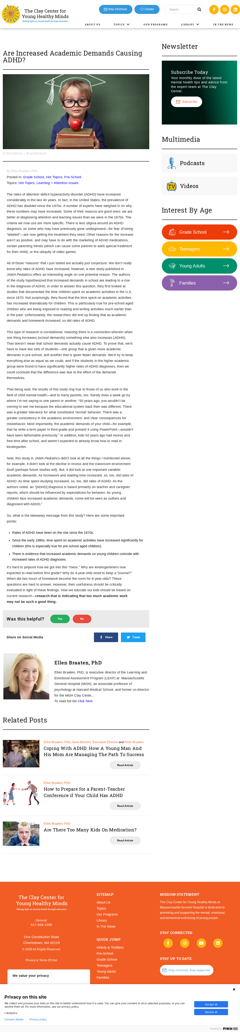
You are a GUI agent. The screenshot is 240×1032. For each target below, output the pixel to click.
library (102, 920)
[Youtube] (201, 943)
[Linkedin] (235, 9)
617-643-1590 (41, 925)
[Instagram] (224, 9)
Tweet (136, 637)
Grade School (33, 177)
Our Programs (155, 24)
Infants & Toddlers (110, 947)
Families (187, 282)
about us (103, 902)
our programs (107, 914)
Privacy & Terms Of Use (41, 960)
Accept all (211, 1004)
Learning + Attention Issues (57, 183)
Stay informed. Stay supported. (190, 970)
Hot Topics (54, 177)
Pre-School (72, 177)
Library (187, 24)
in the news (106, 926)
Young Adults (192, 265)
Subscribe (189, 101)
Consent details (13, 1019)
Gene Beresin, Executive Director (95, 742)
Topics (119, 24)
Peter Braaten (134, 742)
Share (108, 637)
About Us (92, 24)
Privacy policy (38, 1019)
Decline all (211, 1012)
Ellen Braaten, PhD (24, 171)
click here (85, 701)
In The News (223, 24)
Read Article (125, 765)
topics (101, 908)
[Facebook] (214, 9)
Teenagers (189, 248)
